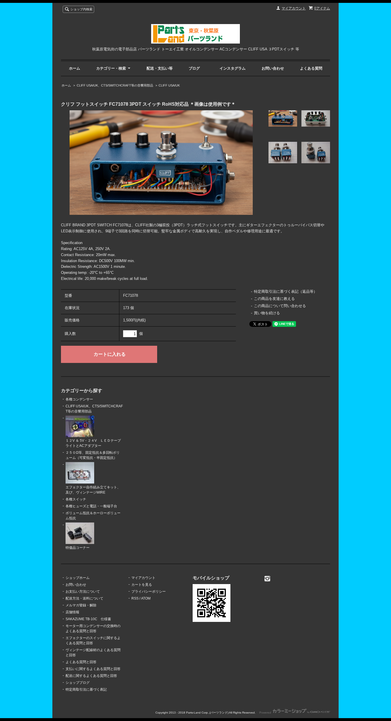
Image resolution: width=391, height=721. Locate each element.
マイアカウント (294, 8)
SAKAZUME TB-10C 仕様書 (88, 619)
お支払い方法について (83, 592)
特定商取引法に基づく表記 (86, 689)
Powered (265, 712)
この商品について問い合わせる (280, 306)
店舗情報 (72, 612)
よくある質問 (311, 68)
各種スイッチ (76, 499)
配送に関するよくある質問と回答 (91, 676)
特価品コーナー (78, 548)
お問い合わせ (273, 68)
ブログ (194, 68)
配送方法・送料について (84, 598)
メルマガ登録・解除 (81, 605)
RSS (135, 598)
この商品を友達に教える (274, 298)
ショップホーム (78, 578)
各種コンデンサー (79, 399)
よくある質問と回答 (81, 662)
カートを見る (141, 585)
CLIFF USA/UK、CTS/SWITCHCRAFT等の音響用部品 (115, 85)
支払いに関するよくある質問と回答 (93, 669)
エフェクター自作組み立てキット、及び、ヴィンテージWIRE (93, 489)
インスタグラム (233, 68)
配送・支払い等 (160, 68)
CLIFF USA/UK (169, 85)
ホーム (74, 68)
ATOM (146, 598)
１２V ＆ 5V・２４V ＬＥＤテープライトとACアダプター (93, 443)
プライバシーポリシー (148, 592)
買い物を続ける (267, 313)
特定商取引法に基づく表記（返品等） (285, 291)
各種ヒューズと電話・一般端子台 (91, 506)
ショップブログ (78, 683)
